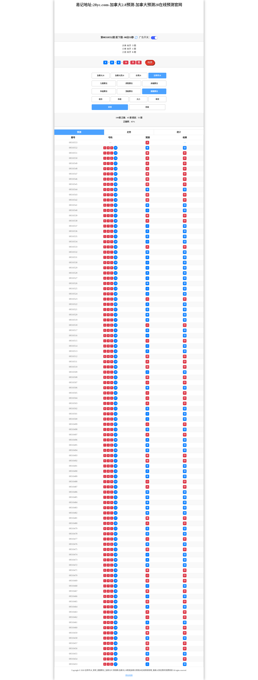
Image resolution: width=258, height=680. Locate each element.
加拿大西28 (119, 76)
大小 (138, 99)
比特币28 (157, 76)
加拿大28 (100, 76)
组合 (100, 99)
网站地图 (129, 675)
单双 (157, 99)
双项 (110, 107)
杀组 (119, 99)
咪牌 (150, 62)
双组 (147, 107)
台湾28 (138, 76)
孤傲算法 (154, 91)
